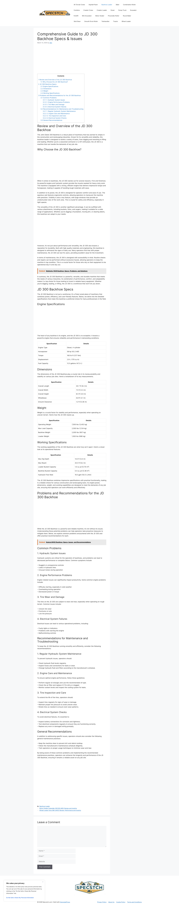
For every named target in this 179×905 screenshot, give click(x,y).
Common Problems (48, 98)
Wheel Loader (126, 21)
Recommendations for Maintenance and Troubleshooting (62, 109)
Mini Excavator (87, 16)
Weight (44, 91)
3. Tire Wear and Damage (53, 104)
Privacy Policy (101, 902)
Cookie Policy (120, 902)
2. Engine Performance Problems (56, 102)
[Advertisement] (71, 60)
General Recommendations (51, 120)
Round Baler (127, 16)
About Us (111, 902)
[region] (24, 890)
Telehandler (105, 21)
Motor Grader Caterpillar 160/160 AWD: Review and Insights (58, 808)
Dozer (113, 10)
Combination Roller (129, 4)
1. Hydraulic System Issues (54, 100)
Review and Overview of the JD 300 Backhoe (55, 80)
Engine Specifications (49, 86)
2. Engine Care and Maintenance (56, 113)
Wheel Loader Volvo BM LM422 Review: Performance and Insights (60, 810)
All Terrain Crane (79, 4)
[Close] (43, 882)
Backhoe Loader (107, 4)
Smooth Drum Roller (91, 21)
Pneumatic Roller (113, 16)
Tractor (115, 21)
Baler (117, 4)
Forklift (76, 16)
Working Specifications (50, 93)
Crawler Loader (102, 10)
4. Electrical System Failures (54, 107)
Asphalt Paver (93, 4)
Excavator (133, 10)
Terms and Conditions (134, 902)
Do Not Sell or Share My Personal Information (20, 897)
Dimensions (46, 89)
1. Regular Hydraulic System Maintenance (59, 111)
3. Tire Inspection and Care (54, 116)
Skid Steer (77, 21)
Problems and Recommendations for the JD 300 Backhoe (59, 95)
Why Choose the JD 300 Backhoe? (54, 82)
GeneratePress (65, 902)
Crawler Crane (88, 10)
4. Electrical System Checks (54, 118)
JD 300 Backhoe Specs (47, 84)
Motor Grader (99, 16)
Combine (77, 10)
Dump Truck (122, 10)
